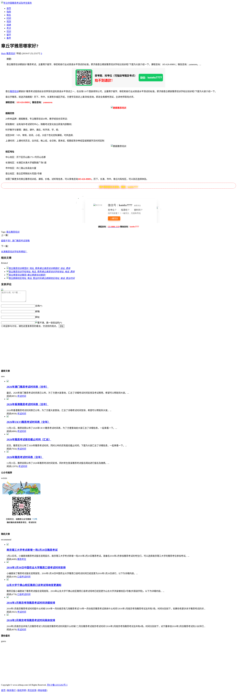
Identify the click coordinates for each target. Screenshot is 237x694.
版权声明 (21, 690)
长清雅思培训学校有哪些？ (14, 251)
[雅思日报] (16, 3)
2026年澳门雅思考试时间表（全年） (28, 386)
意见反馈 (32, 690)
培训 (9, 31)
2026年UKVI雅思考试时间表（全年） (28, 422)
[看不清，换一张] (44, 322)
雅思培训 (10, 53)
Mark (3, 53)
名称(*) (38, 306)
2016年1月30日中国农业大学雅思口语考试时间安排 (36, 567)
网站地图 (42, 690)
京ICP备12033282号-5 (57, 685)
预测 (9, 21)
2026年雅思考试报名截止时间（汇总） (29, 439)
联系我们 (11, 690)
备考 (9, 38)
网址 (37, 317)
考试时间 (21, 396)
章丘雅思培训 (12, 232)
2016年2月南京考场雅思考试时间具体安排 (31, 620)
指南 (9, 12)
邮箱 (37, 311)
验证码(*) (57, 323)
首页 (9, 8)
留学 (9, 35)
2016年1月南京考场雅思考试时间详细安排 (31, 602)
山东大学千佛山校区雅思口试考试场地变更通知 (34, 585)
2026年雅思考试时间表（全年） (25, 457)
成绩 (9, 25)
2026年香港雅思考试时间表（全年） (28, 404)
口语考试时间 (23, 577)
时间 (9, 18)
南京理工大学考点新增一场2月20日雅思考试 (32, 549)
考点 (9, 28)
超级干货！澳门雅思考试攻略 (15, 241)
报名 (9, 15)
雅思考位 (21, 559)
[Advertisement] (83, 347)
